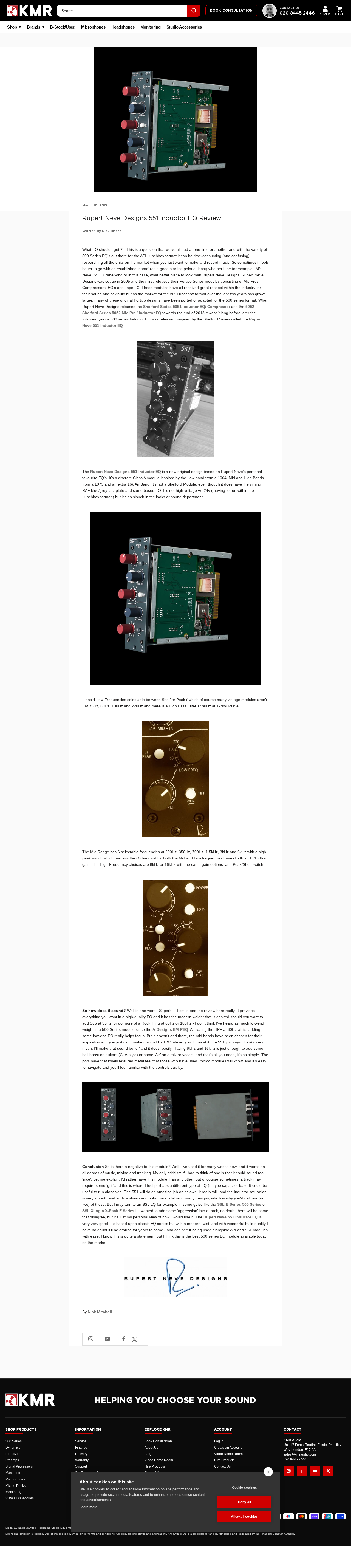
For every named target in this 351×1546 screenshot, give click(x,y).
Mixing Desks (15, 1486)
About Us (151, 1447)
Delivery (81, 1454)
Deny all (244, 1502)
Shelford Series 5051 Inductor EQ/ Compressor (186, 306)
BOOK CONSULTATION (231, 10)
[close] (268, 1471)
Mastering (12, 1473)
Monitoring (150, 27)
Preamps (12, 1460)
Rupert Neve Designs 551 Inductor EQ (125, 471)
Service (80, 1441)
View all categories (19, 1498)
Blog (148, 1454)
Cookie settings (244, 1488)
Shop (12, 27)
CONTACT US (289, 8)
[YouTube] (315, 1471)
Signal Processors (19, 1466)
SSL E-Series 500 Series (239, 1204)
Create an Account (228, 1447)
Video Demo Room (159, 1460)
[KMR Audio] (29, 11)
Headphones (123, 27)
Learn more (88, 1507)
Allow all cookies (244, 1517)
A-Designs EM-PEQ (170, 1029)
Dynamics (12, 1447)
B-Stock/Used (62, 27)
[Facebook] (302, 1471)
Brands (33, 27)
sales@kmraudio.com (300, 1454)
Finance (81, 1447)
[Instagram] (289, 1471)
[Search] (193, 11)
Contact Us (222, 1466)
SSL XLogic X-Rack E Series (108, 1211)
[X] (328, 1471)
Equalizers (13, 1454)
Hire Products (155, 1466)
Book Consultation (158, 1441)
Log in (218, 1441)
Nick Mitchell (100, 1312)
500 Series (13, 1441)
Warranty (82, 1460)
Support (81, 1466)
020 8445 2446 (297, 13)
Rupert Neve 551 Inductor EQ (230, 1217)
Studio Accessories (184, 27)
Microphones (93, 27)
